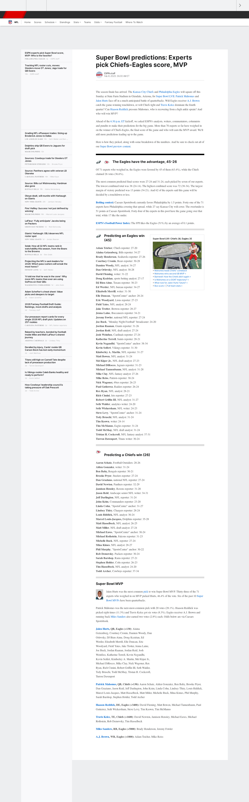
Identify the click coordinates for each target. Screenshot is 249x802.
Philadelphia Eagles (169, 91)
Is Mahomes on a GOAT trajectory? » (171, 279)
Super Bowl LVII (165, 96)
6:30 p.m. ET (117, 121)
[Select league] (16, 5)
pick (145, 591)
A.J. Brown (193, 100)
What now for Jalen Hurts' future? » (171, 282)
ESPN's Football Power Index (113, 223)
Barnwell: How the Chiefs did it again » (172, 276)
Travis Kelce (167, 105)
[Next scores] (239, 5)
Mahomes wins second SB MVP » (170, 273)
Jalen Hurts (102, 100)
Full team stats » (174, 285)
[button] (232, 14)
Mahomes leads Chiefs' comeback (170, 270)
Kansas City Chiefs (143, 91)
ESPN (15, 14)
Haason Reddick (119, 109)
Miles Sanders (118, 616)
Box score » (159, 285)
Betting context (104, 202)
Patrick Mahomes (185, 96)
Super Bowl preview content (115, 146)
